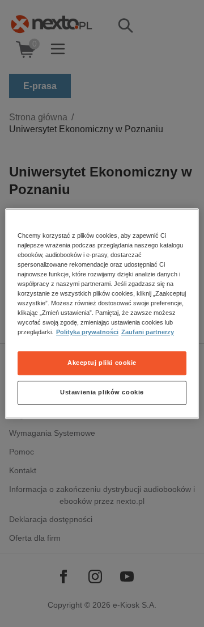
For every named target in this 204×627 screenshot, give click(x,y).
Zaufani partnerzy (147, 332)
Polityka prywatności (87, 332)
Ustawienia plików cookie (102, 392)
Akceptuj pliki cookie (102, 362)
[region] (102, 313)
